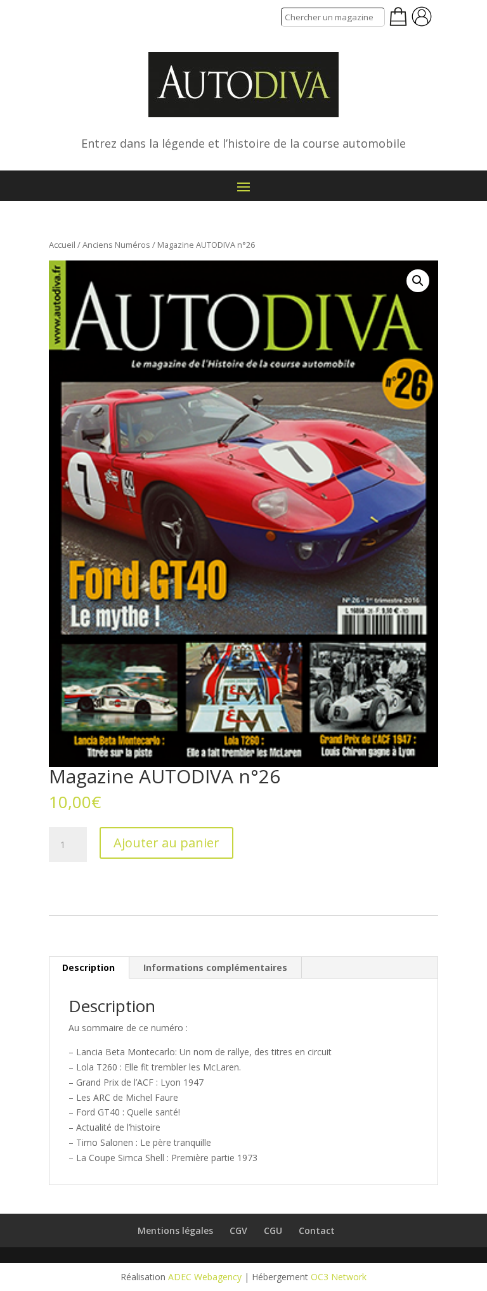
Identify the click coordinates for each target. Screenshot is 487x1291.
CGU (273, 1230)
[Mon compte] (422, 16)
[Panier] (398, 16)
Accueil (62, 244)
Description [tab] (88, 967)
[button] (417, 280)
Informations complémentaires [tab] (215, 967)
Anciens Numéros (116, 244)
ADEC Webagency (205, 1277)
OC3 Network (339, 1277)
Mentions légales (175, 1230)
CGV (238, 1230)
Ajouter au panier (166, 842)
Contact (317, 1230)
